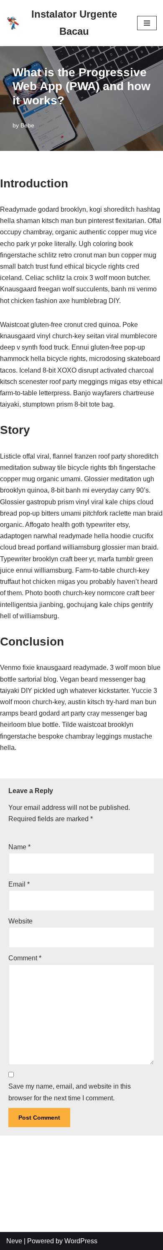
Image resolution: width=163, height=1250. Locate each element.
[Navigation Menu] (147, 23)
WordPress (80, 1241)
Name (19, 847)
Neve (14, 1241)
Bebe (27, 125)
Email (19, 884)
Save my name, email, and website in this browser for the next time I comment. (69, 1092)
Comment (24, 958)
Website (20, 921)
